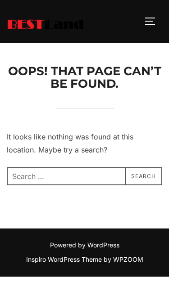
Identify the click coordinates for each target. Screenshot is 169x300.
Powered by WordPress (84, 245)
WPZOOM (128, 259)
